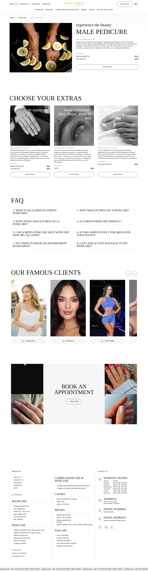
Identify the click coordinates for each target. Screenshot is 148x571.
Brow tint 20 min (64, 517)
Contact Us (24, 4)
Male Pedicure (20, 541)
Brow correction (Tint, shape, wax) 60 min (74, 525)
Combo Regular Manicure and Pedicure (73, 486)
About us (13, 4)
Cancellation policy (18, 556)
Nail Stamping (62, 535)
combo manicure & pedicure (67, 10)
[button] (128, 273)
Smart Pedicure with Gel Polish (27, 533)
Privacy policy (16, 550)
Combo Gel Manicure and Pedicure (71, 488)
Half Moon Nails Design (66, 543)
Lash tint (61, 502)
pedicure (49, 10)
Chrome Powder (63, 541)
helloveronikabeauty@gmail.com (115, 520)
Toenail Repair (20, 543)
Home (12, 18)
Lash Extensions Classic (67, 499)
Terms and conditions (19, 553)
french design (63, 538)
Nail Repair (18, 519)
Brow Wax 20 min (63, 515)
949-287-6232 (108, 512)
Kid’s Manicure (20, 517)
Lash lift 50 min (63, 504)
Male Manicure (20, 514)
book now (125, 4)
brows (83, 10)
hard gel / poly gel (22, 511)
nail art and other (105, 10)
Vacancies (36, 4)
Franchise (46, 4)
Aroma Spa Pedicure (22, 538)
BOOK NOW (107, 67)
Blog (16, 488)
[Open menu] (135, 4)
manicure (39, 10)
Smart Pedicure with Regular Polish (29, 530)
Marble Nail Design (64, 546)
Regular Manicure (21, 506)
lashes (91, 10)
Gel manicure (19, 509)
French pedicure (21, 535)
